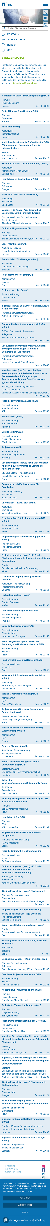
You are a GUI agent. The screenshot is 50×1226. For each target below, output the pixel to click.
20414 (46, 174)
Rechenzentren (9, 1028)
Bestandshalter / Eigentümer (15, 716)
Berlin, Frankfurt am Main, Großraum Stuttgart (23, 901)
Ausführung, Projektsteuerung (16, 584)
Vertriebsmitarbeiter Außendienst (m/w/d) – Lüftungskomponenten (23, 729)
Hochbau (6, 651)
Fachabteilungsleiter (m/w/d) (16, 595)
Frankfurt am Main (10, 985)
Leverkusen (7, 756)
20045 (46, 1151)
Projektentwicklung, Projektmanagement (21, 932)
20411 (46, 121)
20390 (46, 442)
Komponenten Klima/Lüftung (15, 171)
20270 (46, 861)
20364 (46, 590)
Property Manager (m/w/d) (14, 746)
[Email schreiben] (46, 24)
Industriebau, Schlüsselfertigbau (17, 685)
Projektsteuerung (10, 405)
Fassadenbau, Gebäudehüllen (16, 251)
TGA (4, 701)
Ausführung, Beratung (12, 491)
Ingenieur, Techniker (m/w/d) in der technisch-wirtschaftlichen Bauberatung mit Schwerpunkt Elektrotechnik (25, 1039)
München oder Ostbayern (13, 636)
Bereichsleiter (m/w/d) (12, 432)
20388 (46, 411)
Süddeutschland (9, 442)
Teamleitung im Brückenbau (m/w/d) (20, 179)
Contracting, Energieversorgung (17, 719)
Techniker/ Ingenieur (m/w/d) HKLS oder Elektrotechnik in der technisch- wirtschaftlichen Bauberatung (22, 869)
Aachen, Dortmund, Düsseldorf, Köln (19, 883)
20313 (46, 741)
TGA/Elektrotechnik (11, 843)
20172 (46, 1095)
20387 (46, 427)
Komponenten (8, 155)
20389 (46, 479)
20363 (46, 571)
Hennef (5, 137)
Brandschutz (7, 494)
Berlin (4, 285)
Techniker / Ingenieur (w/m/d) (16, 228)
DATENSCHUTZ (13, 1172)
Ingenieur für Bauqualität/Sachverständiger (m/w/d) (23, 1120)
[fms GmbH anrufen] (46, 11)
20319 (46, 793)
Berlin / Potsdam (9, 158)
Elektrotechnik (8, 297)
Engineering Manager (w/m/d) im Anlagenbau (24, 959)
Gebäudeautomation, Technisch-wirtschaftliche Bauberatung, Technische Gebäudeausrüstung (24, 1072)
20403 (46, 365)
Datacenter (7, 118)
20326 (46, 775)
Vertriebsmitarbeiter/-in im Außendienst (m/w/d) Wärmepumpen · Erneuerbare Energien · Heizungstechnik (25, 145)
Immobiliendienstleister (12, 1148)
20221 (46, 1052)
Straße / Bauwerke (10, 602)
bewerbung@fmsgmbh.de (25, 83)
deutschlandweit (9, 497)
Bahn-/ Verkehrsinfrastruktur (15, 809)
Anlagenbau (7, 334)
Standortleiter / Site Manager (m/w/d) (20, 259)
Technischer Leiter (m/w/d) (15, 290)
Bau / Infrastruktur (10, 423)
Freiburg (6, 621)
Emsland (6, 270)
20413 (46, 189)
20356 (46, 621)
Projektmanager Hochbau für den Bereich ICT (25, 1021)
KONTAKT (10, 1166)
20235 (46, 985)
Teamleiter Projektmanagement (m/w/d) (21, 974)
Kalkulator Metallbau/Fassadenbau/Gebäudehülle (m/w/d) (25, 781)
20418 (46, 205)
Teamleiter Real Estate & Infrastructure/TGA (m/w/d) (23, 519)
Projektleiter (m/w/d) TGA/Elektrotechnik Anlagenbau (22, 834)
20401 (46, 285)
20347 (46, 670)
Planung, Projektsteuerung (14, 963)
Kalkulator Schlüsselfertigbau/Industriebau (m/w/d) (23, 676)
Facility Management (11, 439)
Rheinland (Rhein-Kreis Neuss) (16, 223)
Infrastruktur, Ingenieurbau (14, 454)
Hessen (5, 106)
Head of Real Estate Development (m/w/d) (22, 660)
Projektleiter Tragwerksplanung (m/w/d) (21, 1005)
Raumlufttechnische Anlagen (15, 476)
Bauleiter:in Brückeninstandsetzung (20, 194)
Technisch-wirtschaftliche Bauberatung (20, 568)
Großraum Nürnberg (11, 861)
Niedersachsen (9, 689)
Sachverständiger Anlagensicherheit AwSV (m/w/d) (23, 325)
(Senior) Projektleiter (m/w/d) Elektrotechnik (23, 891)
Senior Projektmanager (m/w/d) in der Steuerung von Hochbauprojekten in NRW (23, 643)
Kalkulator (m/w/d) (11, 127)
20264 (46, 886)
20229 (46, 1015)
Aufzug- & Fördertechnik (13, 316)
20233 (46, 1000)
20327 (46, 704)
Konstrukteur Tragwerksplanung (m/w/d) (22, 990)
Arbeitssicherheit (9, 220)
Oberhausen (7, 205)
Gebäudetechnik (9, 235)
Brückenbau (7, 186)
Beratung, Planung (10, 769)
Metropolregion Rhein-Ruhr (14, 513)
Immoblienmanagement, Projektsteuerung (21, 914)
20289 (46, 812)
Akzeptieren (25, 1205)
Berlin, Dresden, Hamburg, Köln (17, 969)
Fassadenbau (8, 790)
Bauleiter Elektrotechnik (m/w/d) (18, 626)
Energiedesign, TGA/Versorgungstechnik (21, 772)
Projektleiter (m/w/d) (11, 447)
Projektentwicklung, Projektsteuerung (19, 217)
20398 (46, 106)
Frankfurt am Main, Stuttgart (15, 1000)
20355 (46, 636)
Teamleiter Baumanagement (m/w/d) (20, 610)
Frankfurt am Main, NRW (13, 1031)
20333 (46, 756)
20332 (46, 531)
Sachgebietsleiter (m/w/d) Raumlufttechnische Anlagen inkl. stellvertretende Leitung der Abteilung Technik (25, 466)
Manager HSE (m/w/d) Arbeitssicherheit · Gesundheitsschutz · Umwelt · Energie (22, 211)
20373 (46, 550)
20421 (46, 137)
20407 (46, 254)
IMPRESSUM (11, 1169)
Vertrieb (5, 152)
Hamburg (6, 427)
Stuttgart (5, 189)
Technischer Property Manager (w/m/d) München (21, 578)
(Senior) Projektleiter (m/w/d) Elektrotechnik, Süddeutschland (24, 1083)
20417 (46, 223)
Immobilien (7, 667)
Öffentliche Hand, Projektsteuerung (18, 473)
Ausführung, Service (11, 248)
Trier (4, 319)
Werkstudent (7, 948)
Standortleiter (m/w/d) (12, 416)
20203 (46, 1077)
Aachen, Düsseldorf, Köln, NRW (17, 1077)
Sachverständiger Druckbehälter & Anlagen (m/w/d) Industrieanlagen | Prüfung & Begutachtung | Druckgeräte (24, 349)
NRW (4, 531)
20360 (46, 605)
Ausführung (7, 131)
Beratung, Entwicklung (12, 876)
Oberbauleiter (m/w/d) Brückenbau (19, 503)
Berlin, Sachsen (9, 793)
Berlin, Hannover (10, 1016)
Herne (4, 550)
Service (5, 282)
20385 (46, 497)
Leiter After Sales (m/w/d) (14, 244)
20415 (46, 158)
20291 (46, 846)
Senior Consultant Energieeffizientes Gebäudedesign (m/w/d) (20, 763)
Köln (4, 411)
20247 (46, 969)
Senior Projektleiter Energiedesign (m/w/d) (23, 925)
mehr (25, 1212)
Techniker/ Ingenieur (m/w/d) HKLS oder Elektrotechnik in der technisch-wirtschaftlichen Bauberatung (26, 558)
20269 (46, 904)
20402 (46, 396)
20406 (46, 300)
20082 (46, 1132)
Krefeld (5, 605)
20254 (46, 935)
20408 (46, 270)
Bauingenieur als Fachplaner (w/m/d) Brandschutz (20, 485)
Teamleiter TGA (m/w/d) (13, 817)
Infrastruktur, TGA (10, 528)
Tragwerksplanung (10, 103)
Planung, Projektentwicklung (15, 840)
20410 (46, 239)
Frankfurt (6, 121)
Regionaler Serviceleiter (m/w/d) (17, 275)
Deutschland (8, 174)
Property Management (12, 587)
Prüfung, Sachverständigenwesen (18, 313)
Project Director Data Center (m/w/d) (20, 111)
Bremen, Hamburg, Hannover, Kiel (18, 239)
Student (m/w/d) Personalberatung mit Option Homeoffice (24, 942)
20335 (46, 689)
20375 (46, 513)
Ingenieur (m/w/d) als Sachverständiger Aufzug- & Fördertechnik (25, 307)
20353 (46, 655)
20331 (46, 722)
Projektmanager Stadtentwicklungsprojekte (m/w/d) (23, 538)
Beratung (6, 565)
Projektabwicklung (10, 294)
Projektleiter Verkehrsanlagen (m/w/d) (20, 401)
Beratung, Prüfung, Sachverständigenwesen (22, 1126)
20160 (46, 1114)
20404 (46, 341)
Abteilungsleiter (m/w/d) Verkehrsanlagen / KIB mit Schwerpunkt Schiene (25, 800)
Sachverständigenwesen (13, 1108)
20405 (46, 319)
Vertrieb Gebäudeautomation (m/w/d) (20, 694)
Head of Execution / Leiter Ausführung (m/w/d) (25, 163)
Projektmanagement (11, 547)
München (6, 590)
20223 (46, 1031)
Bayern (5, 741)
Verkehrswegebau (10, 134)
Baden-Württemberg (11, 704)
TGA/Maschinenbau (11, 389)
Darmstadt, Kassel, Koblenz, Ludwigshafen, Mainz (25, 393)
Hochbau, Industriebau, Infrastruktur (18, 1129)
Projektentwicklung (11, 544)
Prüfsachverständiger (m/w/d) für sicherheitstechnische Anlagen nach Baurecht (25, 1102)
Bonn (4, 479)
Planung (6, 100)
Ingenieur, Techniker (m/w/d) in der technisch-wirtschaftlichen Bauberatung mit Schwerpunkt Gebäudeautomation (25, 1061)
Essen (5, 300)
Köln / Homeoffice (10, 827)
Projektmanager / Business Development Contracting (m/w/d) (22, 710)
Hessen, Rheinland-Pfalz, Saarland (18, 337)
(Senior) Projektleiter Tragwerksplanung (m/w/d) (25, 96)
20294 (46, 827)
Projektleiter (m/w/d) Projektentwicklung (21, 851)
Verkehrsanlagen (10, 408)
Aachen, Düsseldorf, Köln (14, 1052)
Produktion (7, 263)
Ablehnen (25, 1197)
